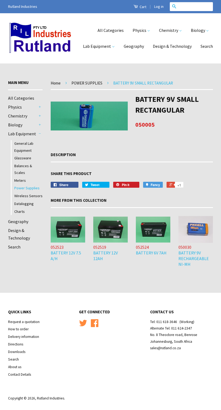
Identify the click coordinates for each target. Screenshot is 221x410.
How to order (18, 329)
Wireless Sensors (28, 195)
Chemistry (169, 30)
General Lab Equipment (23, 147)
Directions (15, 344)
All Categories (111, 30)
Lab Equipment (97, 46)
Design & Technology (172, 46)
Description (63, 154)
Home (56, 83)
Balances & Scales (23, 169)
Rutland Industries (50, 398)
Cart (142, 6)
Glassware (22, 158)
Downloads (16, 351)
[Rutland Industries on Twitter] (83, 325)
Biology (198, 30)
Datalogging (24, 203)
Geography (134, 46)
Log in (159, 6)
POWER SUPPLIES (86, 83)
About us (14, 367)
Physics (140, 30)
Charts (19, 211)
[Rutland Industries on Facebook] (95, 325)
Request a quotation (24, 322)
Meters (20, 180)
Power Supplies (27, 188)
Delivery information (23, 336)
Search (207, 46)
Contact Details (19, 374)
